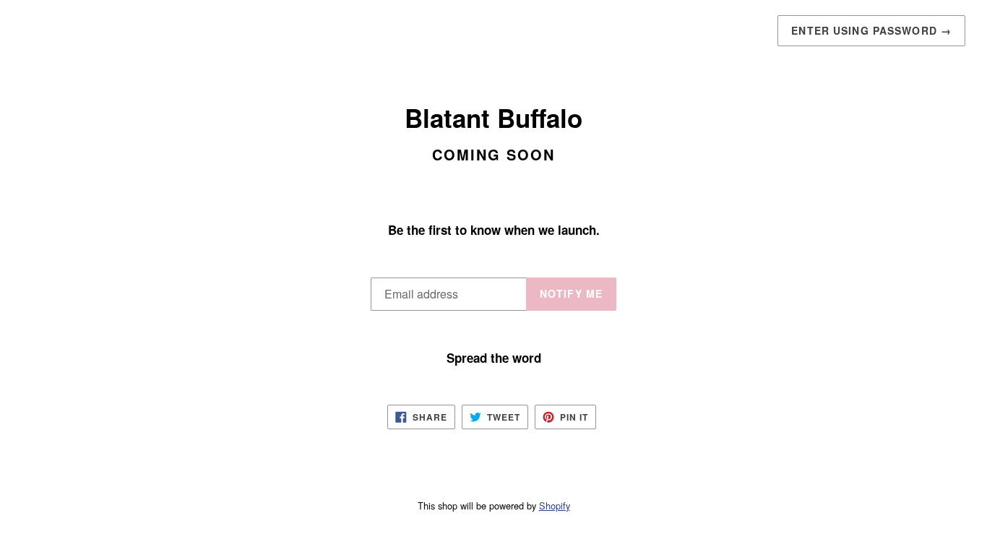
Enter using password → (871, 30)
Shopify (554, 505)
